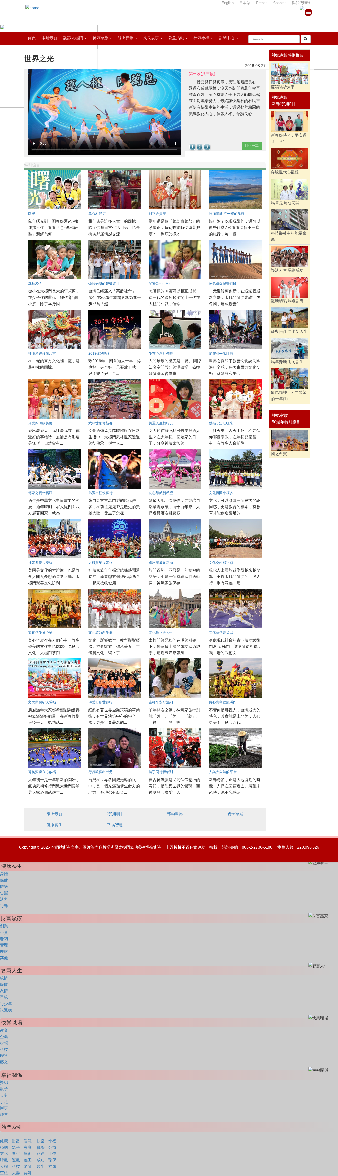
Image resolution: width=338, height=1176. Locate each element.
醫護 (4, 1056)
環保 (52, 1160)
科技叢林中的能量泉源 (289, 236)
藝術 (28, 1154)
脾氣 (4, 1160)
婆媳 (4, 1082)
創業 (4, 926)
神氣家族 (100, 38)
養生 (16, 1154)
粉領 (4, 1043)
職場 (41, 1147)
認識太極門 (73, 38)
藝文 (4, 1062)
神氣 (52, 1166)
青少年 (6, 1004)
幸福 (52, 1141)
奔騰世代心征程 (285, 172)
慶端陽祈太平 (283, 87)
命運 (41, 1154)
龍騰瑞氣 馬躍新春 (287, 301)
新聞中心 (227, 38)
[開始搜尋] (306, 39)
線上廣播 (126, 38)
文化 (4, 1154)
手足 (4, 1102)
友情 (4, 991)
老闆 (4, 939)
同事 (4, 1108)
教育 (4, 1030)
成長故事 (151, 38)
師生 (4, 1114)
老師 (28, 1166)
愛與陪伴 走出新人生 (289, 331)
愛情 (4, 985)
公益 (52, 1147)
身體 (4, 874)
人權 (4, 1166)
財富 (16, 1141)
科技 (4, 1049)
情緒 (4, 887)
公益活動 (176, 38)
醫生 (41, 1166)
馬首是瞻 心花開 (285, 203)
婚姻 (4, 1147)
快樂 (41, 1141)
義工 (28, 1160)
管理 (4, 945)
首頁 (32, 38)
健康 (4, 1141)
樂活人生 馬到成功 (287, 270)
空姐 (4, 1173)
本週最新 (49, 38)
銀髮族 (6, 1010)
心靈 (4, 893)
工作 (52, 1154)
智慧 (28, 1141)
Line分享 (252, 146)
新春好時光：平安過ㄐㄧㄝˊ (289, 138)
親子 (4, 1089)
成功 (41, 1160)
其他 (4, 958)
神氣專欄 (201, 38)
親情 (4, 978)
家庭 (28, 1147)
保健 (4, 880)
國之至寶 (279, 454)
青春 (4, 906)
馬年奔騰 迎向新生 (287, 362)
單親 (4, 997)
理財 (4, 951)
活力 (4, 899)
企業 (4, 1037)
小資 (4, 932)
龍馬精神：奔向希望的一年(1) (289, 395)
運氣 (16, 1160)
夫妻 (4, 1095)
